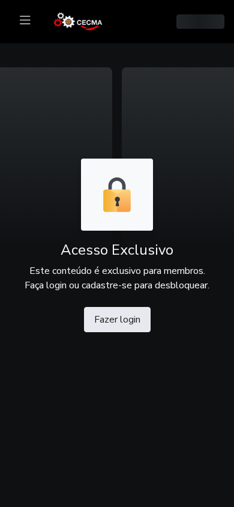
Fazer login (117, 319)
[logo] (84, 20)
